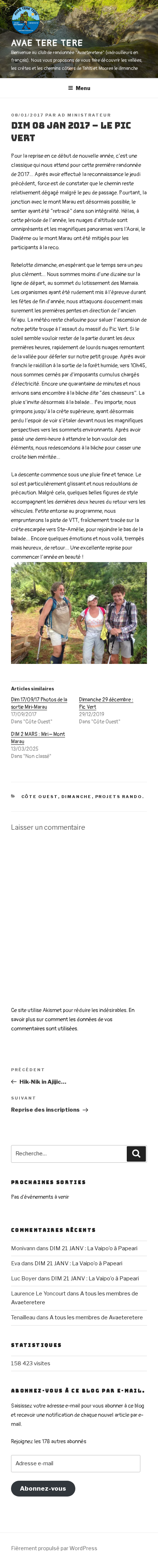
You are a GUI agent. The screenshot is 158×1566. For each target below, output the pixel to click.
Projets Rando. (119, 796)
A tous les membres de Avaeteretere (96, 1317)
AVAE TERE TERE (47, 43)
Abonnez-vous (43, 1488)
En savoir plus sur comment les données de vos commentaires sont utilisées (72, 1019)
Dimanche (76, 796)
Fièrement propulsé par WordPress (54, 1548)
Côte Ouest (39, 796)
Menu (83, 88)
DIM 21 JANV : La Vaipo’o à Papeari (93, 1248)
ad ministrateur (84, 115)
